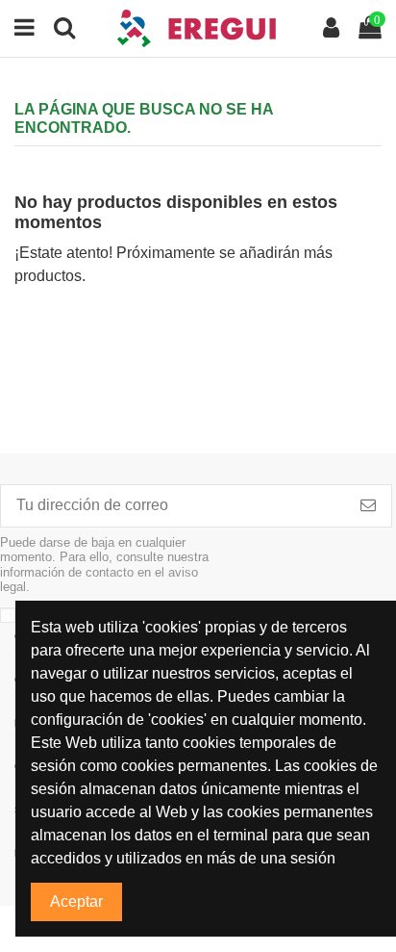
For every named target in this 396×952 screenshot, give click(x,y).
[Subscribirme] (368, 506)
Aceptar (76, 901)
